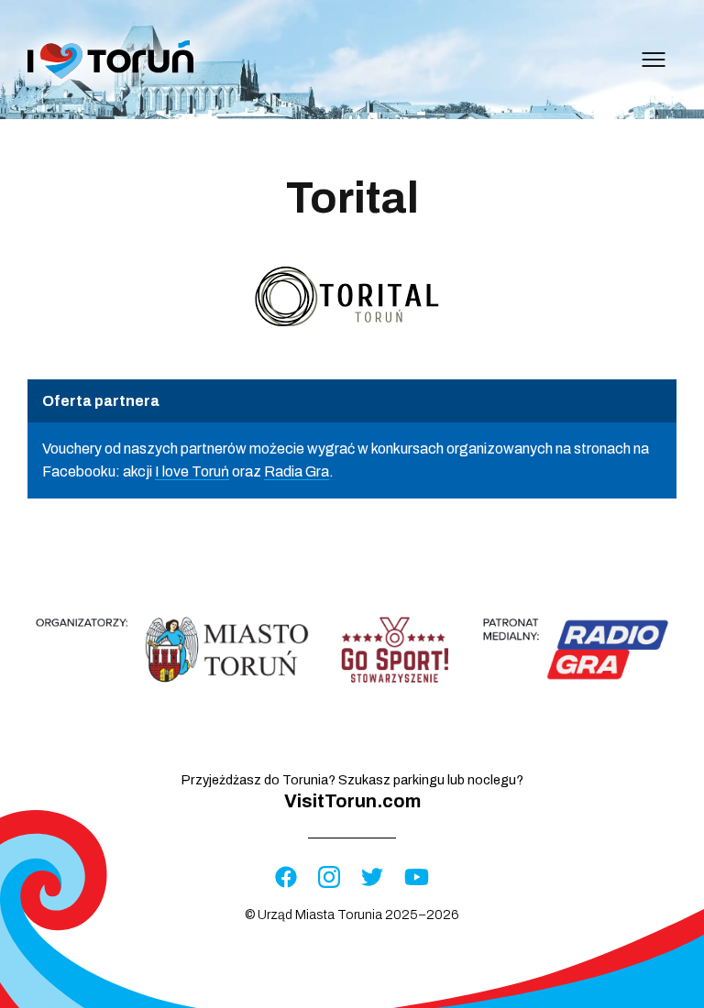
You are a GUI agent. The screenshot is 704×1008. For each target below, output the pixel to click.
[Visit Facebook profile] (286, 878)
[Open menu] (653, 59)
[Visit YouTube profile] (416, 878)
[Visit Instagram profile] (329, 878)
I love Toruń (192, 471)
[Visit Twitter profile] (372, 878)
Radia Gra (296, 471)
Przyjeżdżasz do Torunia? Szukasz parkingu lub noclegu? (352, 791)
